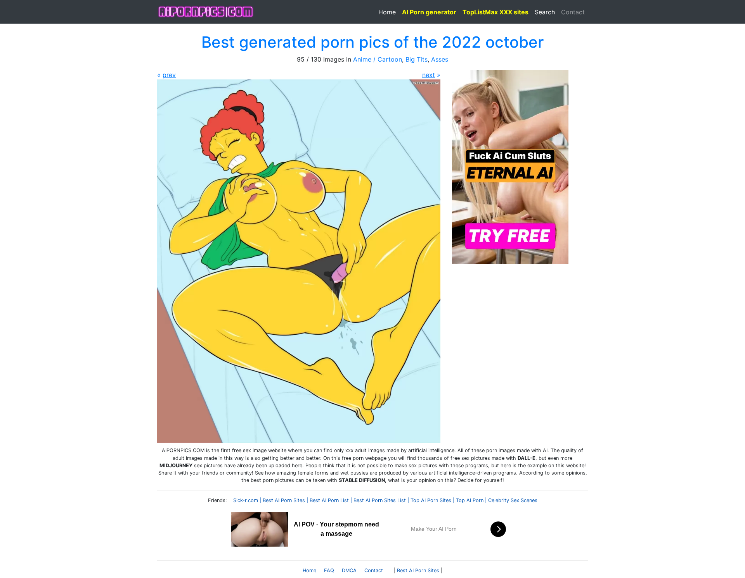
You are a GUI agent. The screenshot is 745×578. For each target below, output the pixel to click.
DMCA (349, 570)
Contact (573, 12)
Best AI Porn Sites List (379, 500)
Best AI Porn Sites (284, 500)
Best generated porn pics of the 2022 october (372, 42)
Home (387, 12)
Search (545, 12)
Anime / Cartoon (377, 59)
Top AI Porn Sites (431, 500)
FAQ (329, 570)
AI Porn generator (429, 12)
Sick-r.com (245, 500)
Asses (439, 59)
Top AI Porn (469, 500)
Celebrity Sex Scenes (512, 500)
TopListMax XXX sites (495, 12)
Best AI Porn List (329, 500)
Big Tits (416, 59)
